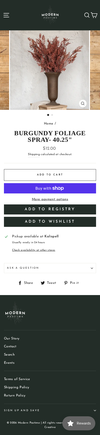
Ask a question (23, 268)
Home (48, 123)
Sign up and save (22, 410)
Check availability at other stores (33, 250)
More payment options (50, 199)
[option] (50, 70)
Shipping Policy (16, 387)
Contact (10, 346)
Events (9, 363)
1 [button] (48, 115)
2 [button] (52, 115)
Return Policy (15, 395)
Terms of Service (17, 379)
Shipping (34, 154)
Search (9, 355)
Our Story (11, 338)
